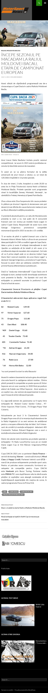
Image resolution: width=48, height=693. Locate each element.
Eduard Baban (16, 77)
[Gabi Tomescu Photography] (13, 543)
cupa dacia (14, 491)
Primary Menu (45, 3)
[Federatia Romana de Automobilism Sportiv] (16, 583)
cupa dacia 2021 (26, 491)
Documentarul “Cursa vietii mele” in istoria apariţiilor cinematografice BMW (41, 642)
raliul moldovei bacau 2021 (13, 494)
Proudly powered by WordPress (25, 690)
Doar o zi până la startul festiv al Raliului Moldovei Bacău (23, 506)
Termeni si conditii (7, 690)
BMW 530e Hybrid (40, 605)
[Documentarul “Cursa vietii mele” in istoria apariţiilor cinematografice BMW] (17, 651)
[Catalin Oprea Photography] (10, 537)
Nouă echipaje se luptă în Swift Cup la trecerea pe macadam (20, 517)
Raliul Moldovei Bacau (10, 50)
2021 (4, 491)
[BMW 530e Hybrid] (17, 615)
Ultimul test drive (9, 598)
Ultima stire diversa (10, 634)
